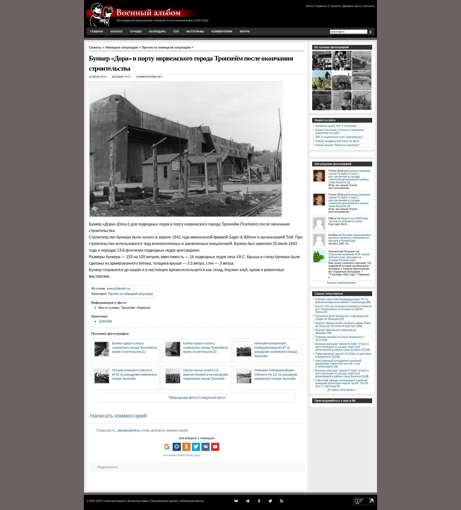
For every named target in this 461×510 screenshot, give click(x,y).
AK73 (128, 76)
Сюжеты (95, 47)
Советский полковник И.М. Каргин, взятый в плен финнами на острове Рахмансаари (349, 257)
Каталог (116, 31)
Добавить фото (352, 6)
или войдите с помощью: (197, 438)
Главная (96, 31)
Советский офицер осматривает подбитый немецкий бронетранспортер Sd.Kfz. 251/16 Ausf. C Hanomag (341, 383)
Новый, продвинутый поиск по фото (337, 141)
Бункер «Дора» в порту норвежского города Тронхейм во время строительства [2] (205, 347)
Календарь (157, 31)
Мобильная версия (192, 500)
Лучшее (136, 31)
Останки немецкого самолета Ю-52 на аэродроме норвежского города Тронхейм (134, 374)
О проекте (334, 6)
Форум (244, 31)
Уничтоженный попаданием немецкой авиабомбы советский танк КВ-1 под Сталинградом (338, 363)
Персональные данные (164, 500)
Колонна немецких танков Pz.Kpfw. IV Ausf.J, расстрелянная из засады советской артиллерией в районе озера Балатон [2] (349, 200)
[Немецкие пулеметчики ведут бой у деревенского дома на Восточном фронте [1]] (322, 69)
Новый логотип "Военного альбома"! (337, 145)
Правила (320, 6)
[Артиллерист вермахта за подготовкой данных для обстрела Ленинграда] (342, 109)
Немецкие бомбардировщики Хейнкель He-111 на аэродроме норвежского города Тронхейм (275, 374)
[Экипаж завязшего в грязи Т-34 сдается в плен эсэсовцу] (322, 89)
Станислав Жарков (113, 500)
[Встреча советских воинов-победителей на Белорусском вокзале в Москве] (342, 69)
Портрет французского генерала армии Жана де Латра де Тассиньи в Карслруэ (343, 324)
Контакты (369, 6)
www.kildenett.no (118, 288)
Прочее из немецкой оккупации (166, 47)
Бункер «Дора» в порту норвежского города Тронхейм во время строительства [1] (134, 347)
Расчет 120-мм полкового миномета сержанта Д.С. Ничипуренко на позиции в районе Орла (343, 309)
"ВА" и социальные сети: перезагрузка (338, 136)
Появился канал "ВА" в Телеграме (336, 125)
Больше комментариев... (342, 282)
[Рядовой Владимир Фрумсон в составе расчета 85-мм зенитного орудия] (362, 109)
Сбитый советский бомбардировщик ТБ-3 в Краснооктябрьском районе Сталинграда (341, 301)
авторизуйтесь (128, 430)
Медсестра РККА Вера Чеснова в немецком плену (348, 220)
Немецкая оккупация (121, 47)
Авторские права (137, 500)
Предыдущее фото (182, 397)
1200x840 (105, 321)
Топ (176, 31)
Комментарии (222, 31)
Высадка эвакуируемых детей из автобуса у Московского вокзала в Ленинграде (349, 237)
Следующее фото (212, 397)
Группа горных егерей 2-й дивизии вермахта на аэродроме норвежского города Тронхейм (205, 374)
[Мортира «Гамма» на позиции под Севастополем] (342, 89)
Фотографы (195, 31)
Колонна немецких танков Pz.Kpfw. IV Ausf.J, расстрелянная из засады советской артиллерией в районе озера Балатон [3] (349, 176)
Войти (309, 6)
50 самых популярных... (342, 389)
